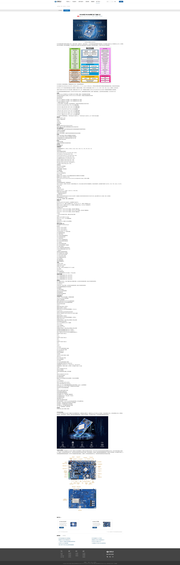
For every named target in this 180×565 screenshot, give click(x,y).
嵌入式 (77, 45)
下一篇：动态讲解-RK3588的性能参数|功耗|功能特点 (114, 531)
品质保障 (84, 554)
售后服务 (69, 555)
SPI (57, 120)
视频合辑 (77, 555)
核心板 (62, 412)
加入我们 (84, 555)
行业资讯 (68, 6)
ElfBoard (92, 562)
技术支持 (69, 554)
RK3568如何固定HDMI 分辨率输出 (64, 538)
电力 (85, 129)
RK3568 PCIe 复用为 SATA (96, 541)
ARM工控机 (62, 555)
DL (57, 253)
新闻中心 (64, 6)
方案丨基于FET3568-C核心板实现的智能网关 (66, 544)
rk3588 (93, 16)
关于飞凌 (98, 1)
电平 (59, 294)
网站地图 (115, 563)
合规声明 (95, 562)
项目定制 (69, 553)
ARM (59, 94)
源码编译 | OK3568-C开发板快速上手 (98, 539)
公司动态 (60, 10)
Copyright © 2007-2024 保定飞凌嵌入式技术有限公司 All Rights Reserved (96, 563)
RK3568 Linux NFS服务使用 (63, 543)
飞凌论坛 (88, 562)
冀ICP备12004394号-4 (110, 563)
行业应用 (74, 1)
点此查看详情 (93, 42)
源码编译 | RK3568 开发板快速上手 (64, 539)
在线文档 (87, 1)
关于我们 (84, 553)
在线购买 (121, 1)
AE (60, 231)
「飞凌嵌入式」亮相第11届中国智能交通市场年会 (67, 541)
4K (64, 99)
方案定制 (92, 1)
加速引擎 (63, 182)
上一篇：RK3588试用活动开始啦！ (63, 531)
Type (72, 313)
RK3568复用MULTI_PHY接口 (97, 538)
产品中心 (68, 1)
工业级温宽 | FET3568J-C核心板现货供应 (99, 543)
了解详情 (61, 527)
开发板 (89, 42)
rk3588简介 (96, 16)
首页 (61, 6)
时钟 (72, 129)
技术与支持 (81, 1)
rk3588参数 (100, 16)
